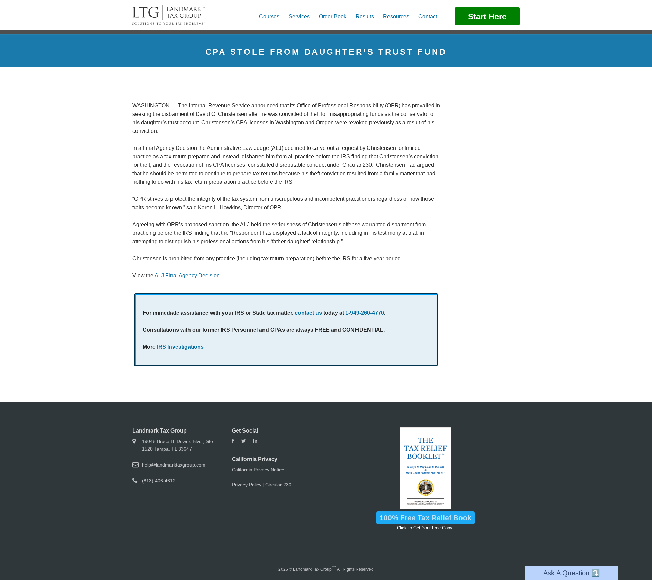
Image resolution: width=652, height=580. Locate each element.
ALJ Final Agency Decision (187, 275)
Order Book (332, 16)
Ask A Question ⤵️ (571, 573)
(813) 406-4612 (159, 481)
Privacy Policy (246, 484)
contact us (308, 313)
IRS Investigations (180, 347)
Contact (427, 16)
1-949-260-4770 (364, 313)
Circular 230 (278, 484)
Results (365, 16)
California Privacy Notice (258, 469)
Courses (269, 16)
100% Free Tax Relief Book (425, 518)
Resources (396, 16)
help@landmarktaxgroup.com (173, 465)
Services (299, 16)
